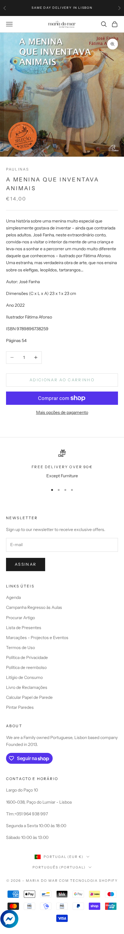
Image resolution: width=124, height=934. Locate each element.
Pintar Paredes (20, 707)
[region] (62, 464)
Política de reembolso (26, 667)
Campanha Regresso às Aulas (34, 607)
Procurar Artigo (20, 617)
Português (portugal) (59, 867)
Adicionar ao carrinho (62, 379)
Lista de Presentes (23, 627)
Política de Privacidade (27, 657)
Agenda (13, 597)
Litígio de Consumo (24, 677)
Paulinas (17, 169)
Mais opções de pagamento (62, 412)
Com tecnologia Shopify (88, 880)
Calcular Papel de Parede (29, 697)
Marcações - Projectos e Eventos (37, 637)
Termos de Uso (20, 647)
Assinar (25, 564)
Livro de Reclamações (26, 687)
